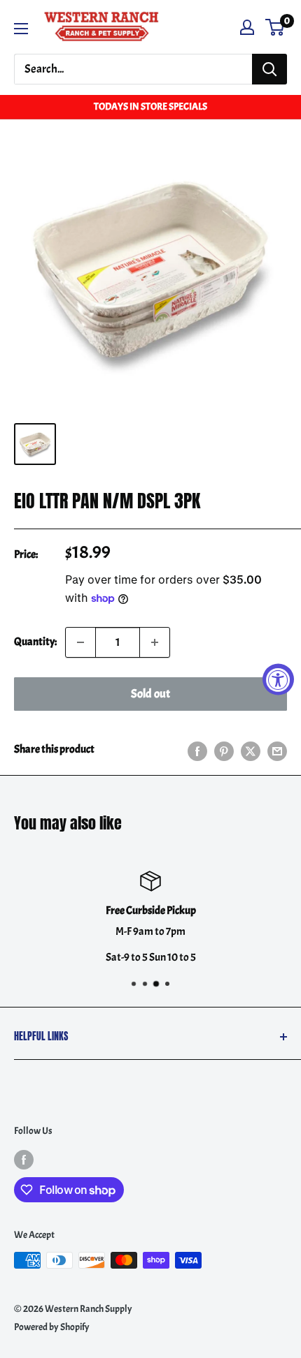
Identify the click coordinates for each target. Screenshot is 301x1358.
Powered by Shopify (52, 1327)
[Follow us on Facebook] (24, 1158)
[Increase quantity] (154, 642)
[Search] (269, 69)
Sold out (150, 693)
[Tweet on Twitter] (250, 750)
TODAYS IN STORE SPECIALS (150, 106)
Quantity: (35, 642)
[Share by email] (277, 750)
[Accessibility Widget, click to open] (278, 679)
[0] (275, 27)
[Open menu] (21, 28)
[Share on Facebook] (197, 750)
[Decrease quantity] (80, 642)
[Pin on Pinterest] (224, 750)
